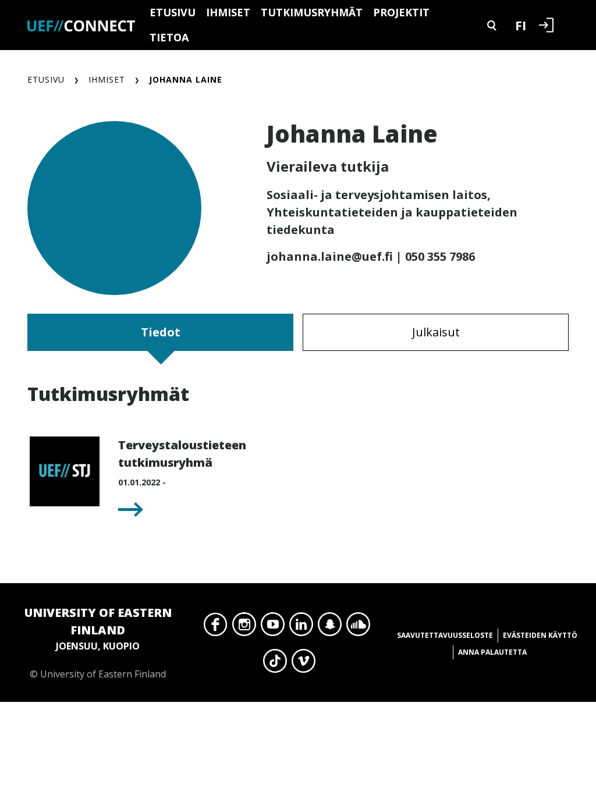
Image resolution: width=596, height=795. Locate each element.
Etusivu (173, 12)
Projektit (401, 12)
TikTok (275, 664)
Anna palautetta (492, 652)
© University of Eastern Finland (98, 642)
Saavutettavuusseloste (445, 635)
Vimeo (303, 664)
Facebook (216, 627)
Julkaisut (436, 332)
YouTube (273, 627)
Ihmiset (228, 12)
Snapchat (330, 627)
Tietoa (169, 37)
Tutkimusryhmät (312, 12)
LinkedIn (301, 627)
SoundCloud (358, 627)
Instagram (244, 627)
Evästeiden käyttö (540, 635)
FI (520, 25)
